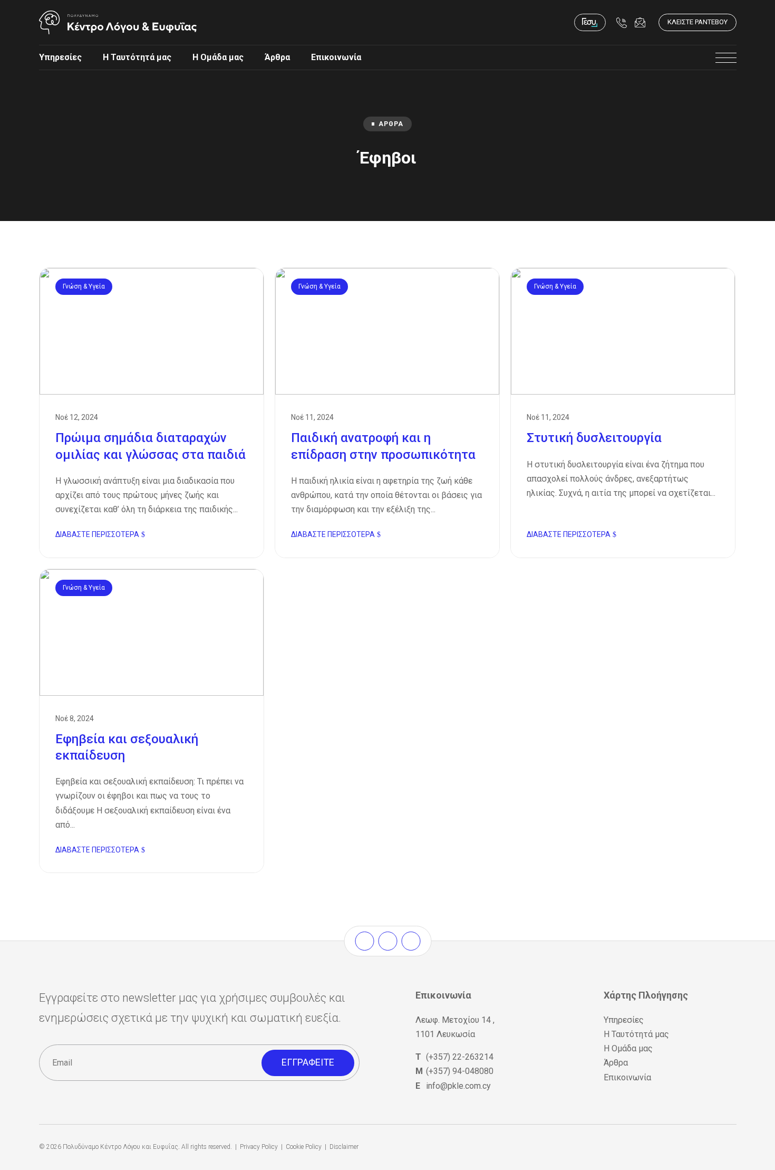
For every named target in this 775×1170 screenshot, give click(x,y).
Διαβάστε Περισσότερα (97, 534)
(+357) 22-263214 (459, 1057)
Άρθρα (277, 57)
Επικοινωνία (336, 57)
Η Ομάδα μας (218, 57)
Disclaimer (344, 1146)
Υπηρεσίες (60, 57)
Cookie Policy (304, 1146)
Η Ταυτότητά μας (137, 57)
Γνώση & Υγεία (84, 286)
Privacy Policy (259, 1146)
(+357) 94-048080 (459, 1071)
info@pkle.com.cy (458, 1086)
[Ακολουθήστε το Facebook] (364, 941)
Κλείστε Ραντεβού (697, 22)
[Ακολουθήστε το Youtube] (410, 941)
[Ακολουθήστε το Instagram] (387, 941)
